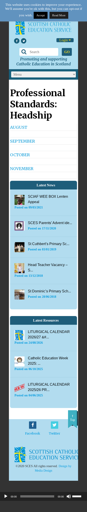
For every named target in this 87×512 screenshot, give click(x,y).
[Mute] (68, 496)
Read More (59, 15)
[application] (43, 496)
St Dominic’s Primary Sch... (49, 291)
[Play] (6, 496)
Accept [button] (40, 15)
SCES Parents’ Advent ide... (50, 223)
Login (64, 40)
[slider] (78, 496)
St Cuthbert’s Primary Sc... (48, 244)
